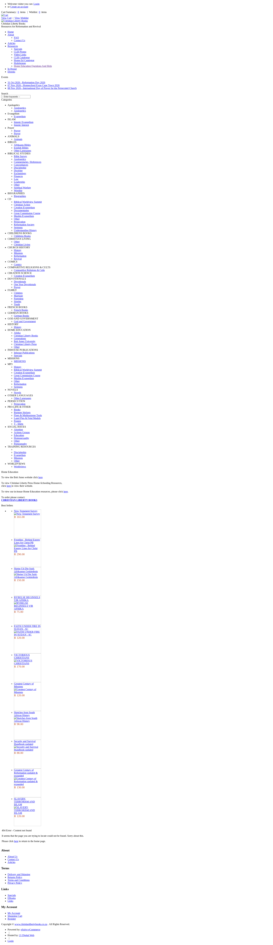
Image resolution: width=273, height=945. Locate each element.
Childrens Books (22, 236)
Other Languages (22, 150)
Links (10, 901)
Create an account (19, 6)
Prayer (17, 130)
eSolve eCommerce (30, 929)
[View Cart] (4, 15)
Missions (18, 253)
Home (11, 32)
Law (16, 179)
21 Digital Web (26, 935)
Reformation (20, 256)
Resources (13, 46)
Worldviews (20, 466)
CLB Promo (20, 51)
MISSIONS (20, 361)
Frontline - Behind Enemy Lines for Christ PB (27, 541)
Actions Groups (22, 432)
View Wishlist (21, 18)
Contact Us (19, 40)
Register (12, 918)
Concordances (21, 165)
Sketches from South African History (24, 714)
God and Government (25, 321)
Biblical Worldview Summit (28, 202)
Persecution (19, 221)
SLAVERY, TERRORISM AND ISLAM (24, 801)
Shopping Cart (15, 916)
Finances (18, 176)
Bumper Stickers (22, 412)
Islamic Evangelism (23, 122)
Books (17, 409)
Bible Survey (20, 156)
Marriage (18, 295)
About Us (12, 856)
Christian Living (22, 244)
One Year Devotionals (25, 284)
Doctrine (18, 170)
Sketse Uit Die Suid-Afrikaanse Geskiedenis (26, 570)
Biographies (20, 196)
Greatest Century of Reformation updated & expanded (26, 773)
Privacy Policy (15, 883)
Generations (20, 338)
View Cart (6, 18)
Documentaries (21, 210)
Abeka (17, 332)
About (11, 34)
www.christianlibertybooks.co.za (31, 924)
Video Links (20, 54)
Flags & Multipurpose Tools (28, 415)
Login (36, 4)
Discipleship (20, 167)
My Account (14, 913)
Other (17, 184)
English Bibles (21, 147)
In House (12, 69)
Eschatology (20, 173)
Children (18, 293)
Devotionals (20, 281)
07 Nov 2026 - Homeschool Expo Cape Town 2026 (34, 85)
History (17, 250)
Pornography (20, 443)
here (40, 477)
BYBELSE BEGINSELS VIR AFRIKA (27, 599)
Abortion (18, 429)
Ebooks (11, 71)
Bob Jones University (24, 341)
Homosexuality (21, 438)
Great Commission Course (27, 213)
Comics (17, 264)
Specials (18, 49)
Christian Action (22, 204)
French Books (21, 310)
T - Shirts (18, 424)
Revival (18, 258)
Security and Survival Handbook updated (25, 742)
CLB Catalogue (22, 57)
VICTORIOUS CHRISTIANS (22, 656)
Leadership (19, 182)
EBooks (12, 898)
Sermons (18, 227)
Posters (17, 421)
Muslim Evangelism (24, 216)
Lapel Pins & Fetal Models (27, 418)
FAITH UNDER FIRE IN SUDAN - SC (27, 627)
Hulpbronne (20, 63)
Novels (17, 392)
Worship (18, 190)
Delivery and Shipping (19, 874)
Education (19, 435)
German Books (21, 315)
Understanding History (25, 230)
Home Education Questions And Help (33, 66)
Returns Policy (15, 877)
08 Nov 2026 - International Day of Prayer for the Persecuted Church (42, 88)
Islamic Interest (21, 125)
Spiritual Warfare (22, 187)
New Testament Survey (25, 511)
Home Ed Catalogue (24, 60)
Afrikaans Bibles (22, 145)
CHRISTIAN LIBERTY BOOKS (19, 500)
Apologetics (20, 108)
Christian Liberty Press (25, 344)
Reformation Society (24, 224)
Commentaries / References (27, 162)
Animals (18, 139)
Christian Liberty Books (26, 335)
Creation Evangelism (24, 207)
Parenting (18, 298)
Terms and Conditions (19, 880)
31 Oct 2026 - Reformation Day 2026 (26, 82)
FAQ (16, 37)
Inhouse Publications (24, 352)
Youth (17, 304)
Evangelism (20, 116)
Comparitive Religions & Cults (29, 270)
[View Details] (27, 514)
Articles (11, 43)
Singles (17, 301)
